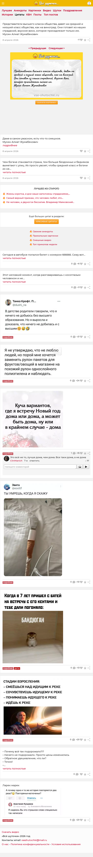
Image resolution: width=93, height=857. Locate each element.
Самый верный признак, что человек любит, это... (34, 198)
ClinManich (16, 460)
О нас (5, 844)
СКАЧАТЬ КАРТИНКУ (46, 102)
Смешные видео (42, 240)
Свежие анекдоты (43, 231)
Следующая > (57, 48)
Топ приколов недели (45, 244)
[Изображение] (80, 466)
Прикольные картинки (45, 235)
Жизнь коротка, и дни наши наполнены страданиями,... (38, 194)
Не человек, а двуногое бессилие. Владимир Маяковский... (40, 202)
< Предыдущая (37, 48)
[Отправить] (86, 466)
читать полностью (14, 172)
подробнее (10, 145)
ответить (34, 460)
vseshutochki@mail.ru (34, 840)
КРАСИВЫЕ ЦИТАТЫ (46, 221)
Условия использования (66, 844)
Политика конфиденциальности (30, 844)
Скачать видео (10, 832)
